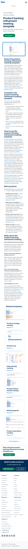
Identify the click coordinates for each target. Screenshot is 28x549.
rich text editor (10, 126)
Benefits (15, 488)
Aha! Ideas (3, 482)
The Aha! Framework (17, 500)
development (19, 150)
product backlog (11, 101)
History (15, 480)
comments (9, 169)
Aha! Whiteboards (16, 289)
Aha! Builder (4, 486)
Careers (15, 484)
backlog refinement (9, 141)
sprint (10, 145)
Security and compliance (18, 514)
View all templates (13, 441)
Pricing (15, 502)
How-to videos (4, 506)
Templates (3, 508)
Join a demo (21, 469)
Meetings (11, 15)
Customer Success (17, 508)
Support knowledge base (6, 516)
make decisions (8, 263)
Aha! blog (3, 500)
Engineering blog (5, 502)
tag (6, 220)
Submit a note (4, 521)
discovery (11, 222)
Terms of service (12, 544)
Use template (8, 35)
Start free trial (8, 469)
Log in (15, 516)
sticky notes (13, 118)
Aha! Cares (16, 490)
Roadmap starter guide (6, 512)
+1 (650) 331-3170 (5, 532)
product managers (18, 273)
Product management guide (7, 510)
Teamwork (6, 15)
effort (9, 262)
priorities (17, 81)
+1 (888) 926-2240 (5, 530)
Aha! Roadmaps (4, 478)
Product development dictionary (7, 514)
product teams (7, 247)
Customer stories (17, 510)
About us (15, 478)
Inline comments (10, 121)
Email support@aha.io (5, 523)
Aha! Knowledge (4, 492)
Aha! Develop (14, 178)
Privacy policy (4, 544)
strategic (16, 154)
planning (10, 250)
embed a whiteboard (9, 160)
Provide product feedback (6, 526)
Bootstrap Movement (18, 492)
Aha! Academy (4, 494)
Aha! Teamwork (4, 490)
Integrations (16, 504)
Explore (14, 6)
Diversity (15, 486)
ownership (8, 227)
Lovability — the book (18, 494)
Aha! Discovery (4, 480)
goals (5, 81)
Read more (9, 327)
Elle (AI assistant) (17, 506)
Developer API (16, 512)
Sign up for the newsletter (6, 528)
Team (15, 482)
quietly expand (16, 215)
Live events (4, 504)
